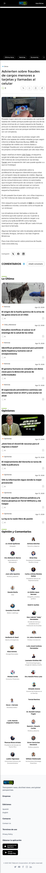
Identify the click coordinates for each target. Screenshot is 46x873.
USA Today (26, 155)
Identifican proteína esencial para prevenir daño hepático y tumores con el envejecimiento (23, 351)
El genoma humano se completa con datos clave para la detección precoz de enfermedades (22, 372)
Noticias (22, 57)
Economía (34, 57)
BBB (30, 203)
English (5, 812)
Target (4, 162)
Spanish (6, 809)
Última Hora (9, 57)
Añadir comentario (36, 264)
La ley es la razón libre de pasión (17, 519)
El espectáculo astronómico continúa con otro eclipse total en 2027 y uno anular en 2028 (22, 393)
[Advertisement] (23, 30)
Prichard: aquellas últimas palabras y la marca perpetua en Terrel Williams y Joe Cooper (21, 501)
